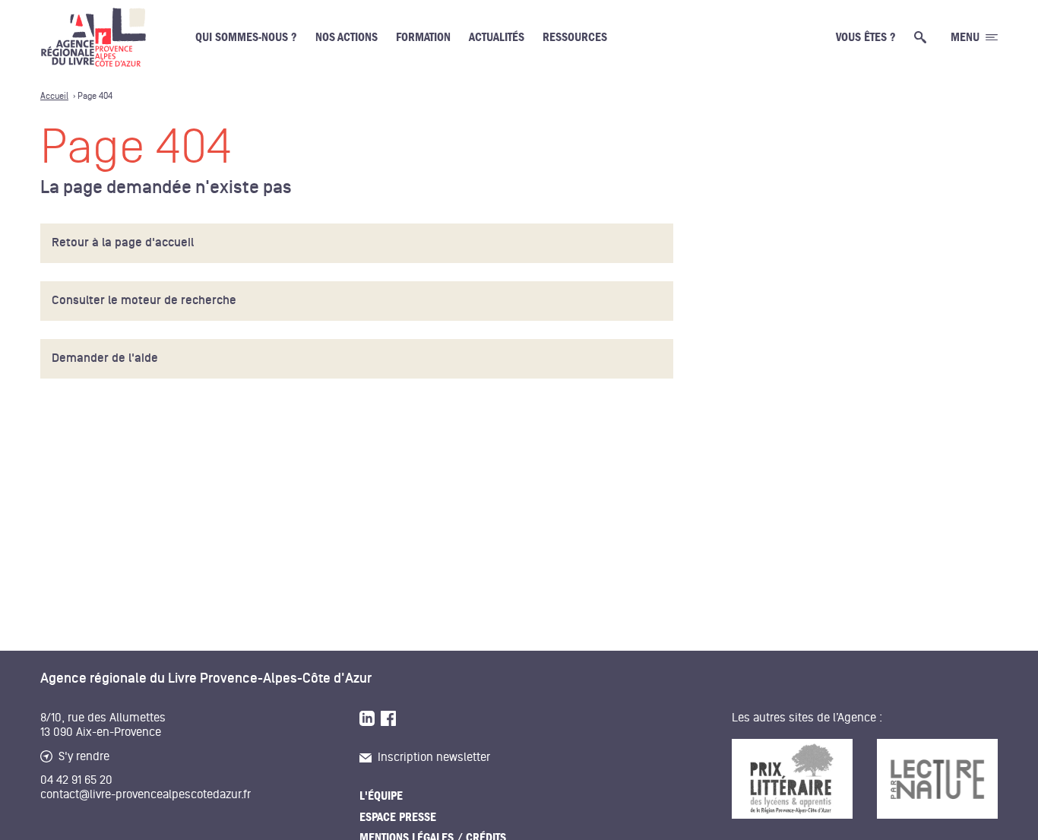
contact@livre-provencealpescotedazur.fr (145, 794)
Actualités (496, 37)
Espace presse (397, 817)
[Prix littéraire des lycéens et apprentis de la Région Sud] (792, 779)
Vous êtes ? (866, 37)
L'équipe (381, 796)
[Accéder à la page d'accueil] (93, 37)
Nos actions (346, 37)
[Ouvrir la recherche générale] (923, 37)
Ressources (575, 37)
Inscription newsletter (434, 757)
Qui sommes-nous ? (246, 37)
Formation (423, 37)
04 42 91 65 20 (76, 780)
